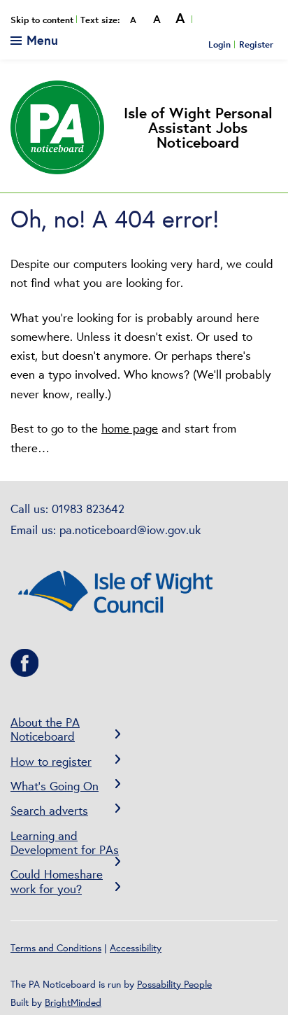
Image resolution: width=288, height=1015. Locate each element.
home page (129, 428)
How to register (51, 761)
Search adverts (49, 810)
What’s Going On (54, 786)
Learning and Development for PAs (64, 842)
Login (219, 44)
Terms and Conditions (55, 947)
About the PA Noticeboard (45, 729)
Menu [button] (40, 39)
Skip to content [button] (41, 19)
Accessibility (135, 947)
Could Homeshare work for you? (56, 881)
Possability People (174, 984)
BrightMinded (73, 1002)
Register (256, 44)
